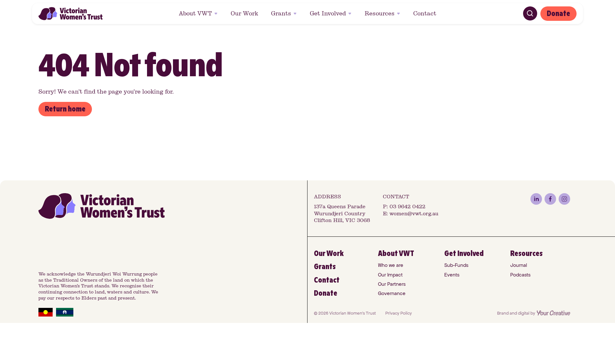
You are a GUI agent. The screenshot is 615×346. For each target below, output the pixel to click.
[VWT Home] (70, 13)
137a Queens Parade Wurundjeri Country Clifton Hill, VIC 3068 (342, 213)
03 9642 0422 (407, 206)
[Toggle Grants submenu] (296, 13)
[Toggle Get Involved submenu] (351, 13)
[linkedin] (536, 199)
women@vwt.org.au (414, 213)
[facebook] (550, 199)
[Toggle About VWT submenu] (217, 13)
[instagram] (564, 199)
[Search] (530, 13)
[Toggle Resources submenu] (399, 13)
